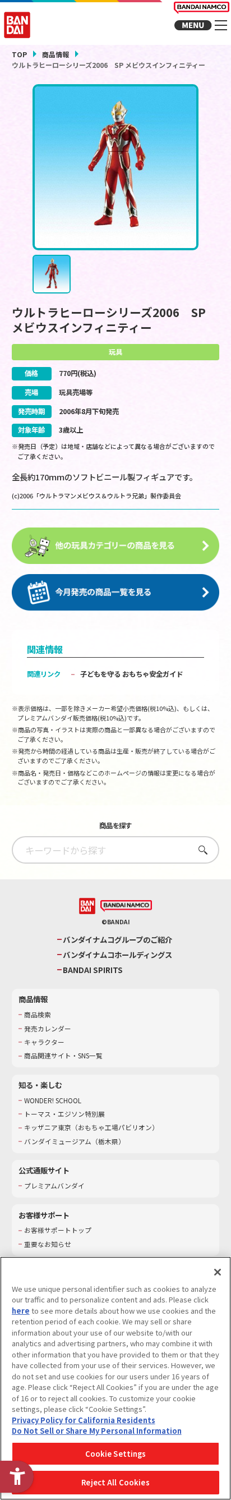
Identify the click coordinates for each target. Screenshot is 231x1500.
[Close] (217, 1272)
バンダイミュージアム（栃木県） (74, 1141)
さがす (200, 850)
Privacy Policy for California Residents (83, 1420)
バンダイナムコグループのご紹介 (117, 939)
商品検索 (37, 1014)
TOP (19, 54)
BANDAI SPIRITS (93, 970)
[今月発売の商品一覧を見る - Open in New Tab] (116, 592)
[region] (115, 1378)
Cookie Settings (115, 1453)
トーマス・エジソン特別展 (64, 1113)
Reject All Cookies (115, 1482)
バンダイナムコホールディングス (117, 954)
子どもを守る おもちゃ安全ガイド (131, 674)
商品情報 (55, 54)
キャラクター (44, 1042)
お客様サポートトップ (57, 1230)
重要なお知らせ (47, 1244)
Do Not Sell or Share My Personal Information (97, 1430)
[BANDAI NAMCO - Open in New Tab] (126, 906)
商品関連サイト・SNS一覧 (63, 1055)
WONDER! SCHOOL (52, 1100)
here (21, 1310)
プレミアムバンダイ (54, 1185)
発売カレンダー (47, 1028)
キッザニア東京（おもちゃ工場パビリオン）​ (91, 1127)
